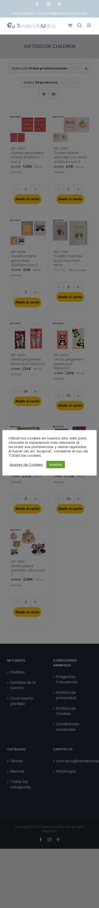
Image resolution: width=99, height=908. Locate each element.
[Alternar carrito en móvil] (70, 25)
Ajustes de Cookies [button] (26, 465)
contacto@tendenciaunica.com (63, 13)
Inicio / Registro (24, 13)
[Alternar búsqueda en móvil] (79, 25)
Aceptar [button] (55, 464)
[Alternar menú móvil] (89, 25)
